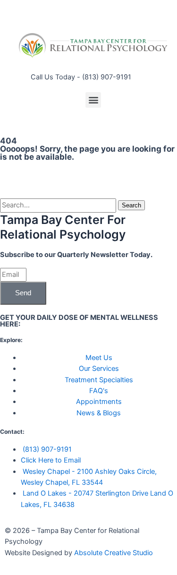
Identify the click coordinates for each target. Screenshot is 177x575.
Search (131, 205)
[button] (93, 100)
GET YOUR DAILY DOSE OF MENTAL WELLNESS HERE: (79, 321)
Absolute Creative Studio (113, 553)
